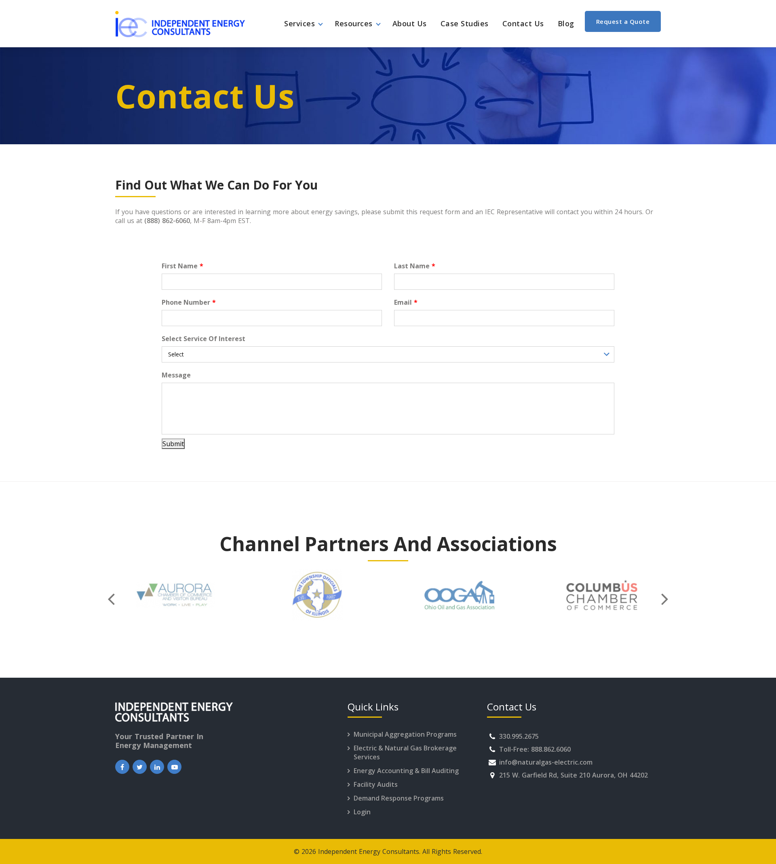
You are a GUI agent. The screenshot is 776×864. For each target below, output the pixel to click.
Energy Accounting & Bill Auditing (406, 770)
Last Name (412, 265)
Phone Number (186, 302)
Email (403, 302)
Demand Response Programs (399, 798)
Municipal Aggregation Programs (405, 734)
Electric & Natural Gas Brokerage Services (405, 752)
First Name (180, 265)
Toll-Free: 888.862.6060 (535, 749)
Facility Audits (376, 784)
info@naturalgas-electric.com (546, 762)
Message (176, 375)
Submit (173, 443)
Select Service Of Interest (203, 338)
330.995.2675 (519, 736)
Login (362, 811)
